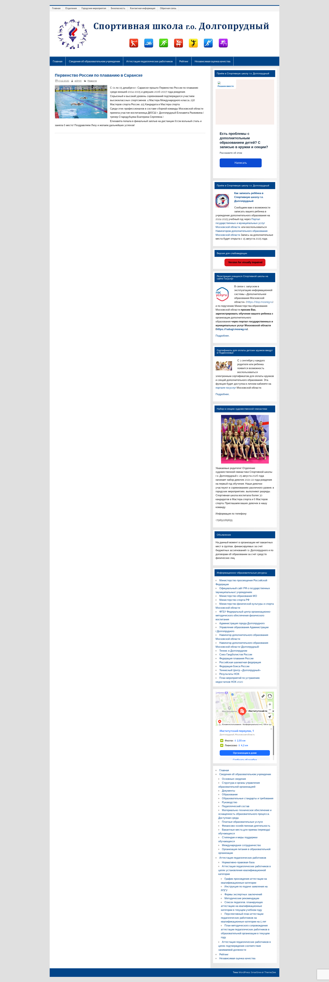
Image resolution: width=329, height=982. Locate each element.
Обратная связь (168, 8)
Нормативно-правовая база (238, 862)
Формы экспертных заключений (243, 894)
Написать (241, 162)
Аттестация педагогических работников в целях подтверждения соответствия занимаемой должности (244, 945)
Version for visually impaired (245, 262)
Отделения (71, 8)
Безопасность (118, 8)
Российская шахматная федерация (240, 662)
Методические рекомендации (241, 898)
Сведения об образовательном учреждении (94, 61)
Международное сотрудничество (241, 845)
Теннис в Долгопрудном (233, 650)
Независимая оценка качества (212, 61)
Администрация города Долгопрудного (242, 623)
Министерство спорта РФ (234, 599)
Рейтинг (183, 61)
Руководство (229, 802)
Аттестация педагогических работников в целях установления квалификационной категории (244, 870)
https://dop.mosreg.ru (260, 302)
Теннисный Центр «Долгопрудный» (240, 670)
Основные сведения (234, 778)
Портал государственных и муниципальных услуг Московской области (240, 223)
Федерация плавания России (236, 658)
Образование (230, 794)
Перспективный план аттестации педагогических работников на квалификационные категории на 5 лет (243, 917)
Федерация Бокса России (234, 666)
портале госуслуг (226, 387)
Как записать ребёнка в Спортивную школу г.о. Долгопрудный (248, 197)
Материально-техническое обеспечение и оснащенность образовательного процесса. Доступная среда (244, 814)
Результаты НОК (229, 674)
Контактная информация (142, 8)
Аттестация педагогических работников (149, 61)
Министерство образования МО (238, 596)
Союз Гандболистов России (235, 654)
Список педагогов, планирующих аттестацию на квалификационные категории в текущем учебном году (242, 906)
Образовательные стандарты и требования (247, 798)
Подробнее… (223, 335)
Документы (228, 790)
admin (78, 80)
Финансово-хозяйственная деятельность (246, 825)
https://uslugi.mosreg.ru (231, 329)
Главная (56, 8)
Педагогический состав (235, 806)
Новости (92, 80)
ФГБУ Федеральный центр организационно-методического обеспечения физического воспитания (243, 615)
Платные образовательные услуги (242, 821)
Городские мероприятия (94, 8)
